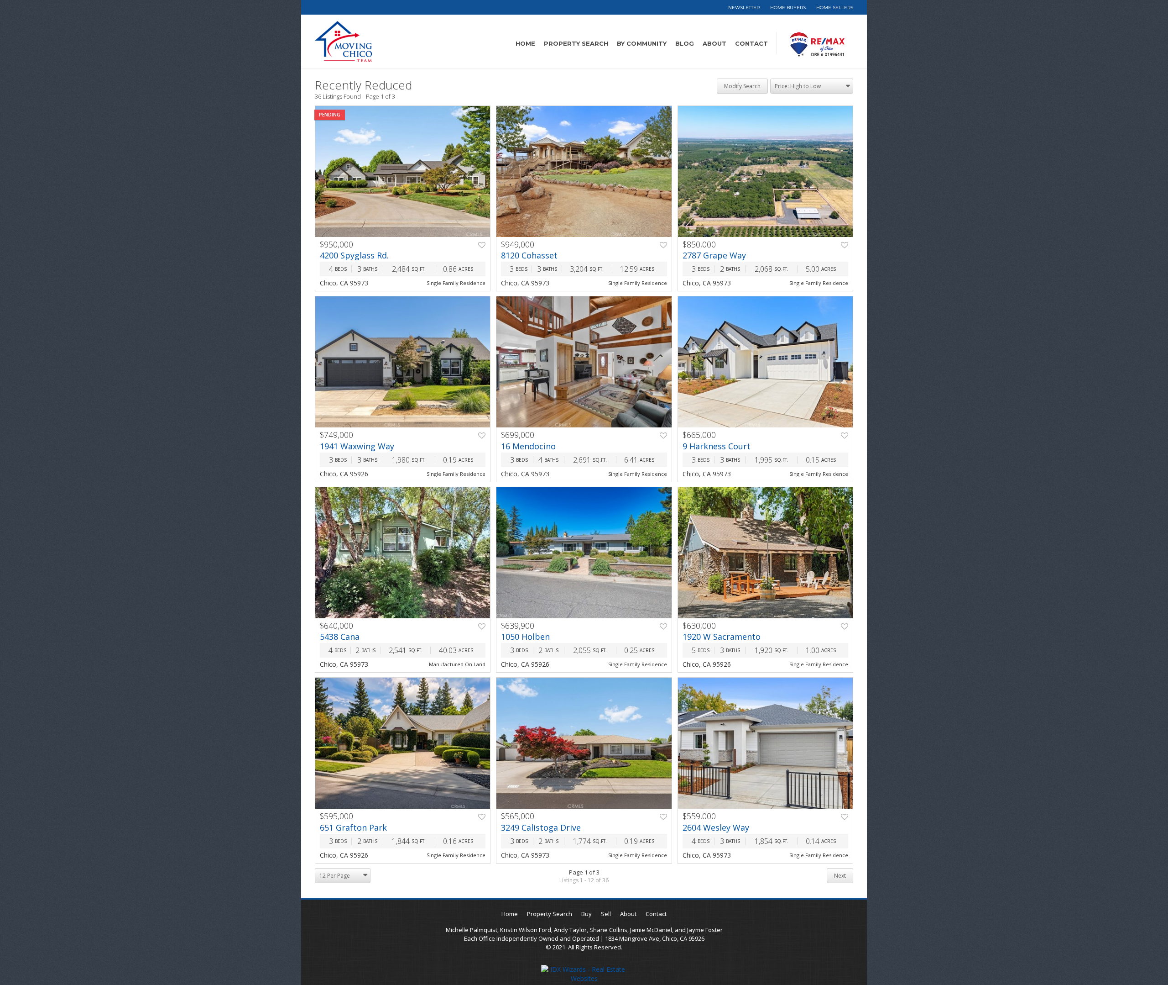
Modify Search (742, 86)
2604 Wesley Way (716, 827)
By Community (642, 43)
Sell (606, 914)
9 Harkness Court (717, 446)
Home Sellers (834, 8)
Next (840, 876)
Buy (586, 914)
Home (525, 43)
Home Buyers (788, 8)
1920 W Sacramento (722, 636)
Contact (751, 43)
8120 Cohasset (529, 255)
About (714, 43)
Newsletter (744, 8)
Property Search (576, 43)
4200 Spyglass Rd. (354, 255)
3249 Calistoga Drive (541, 827)
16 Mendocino (528, 446)
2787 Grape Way (714, 255)
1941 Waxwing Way (357, 446)
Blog (684, 43)
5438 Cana (340, 636)
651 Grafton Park (353, 827)
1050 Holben (525, 636)
